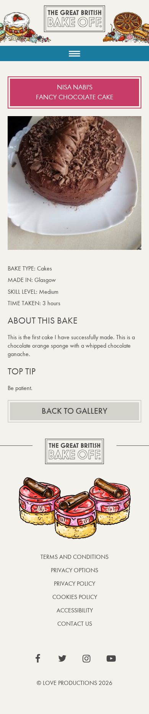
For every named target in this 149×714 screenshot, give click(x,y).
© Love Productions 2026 (74, 682)
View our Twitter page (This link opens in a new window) (62, 658)
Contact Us (74, 623)
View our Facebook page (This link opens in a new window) (37, 658)
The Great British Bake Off (74, 25)
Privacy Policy (74, 583)
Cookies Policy (74, 597)
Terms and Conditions (74, 556)
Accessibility (75, 610)
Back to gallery (74, 411)
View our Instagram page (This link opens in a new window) (86, 658)
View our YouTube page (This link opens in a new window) (111, 658)
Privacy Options (74, 570)
